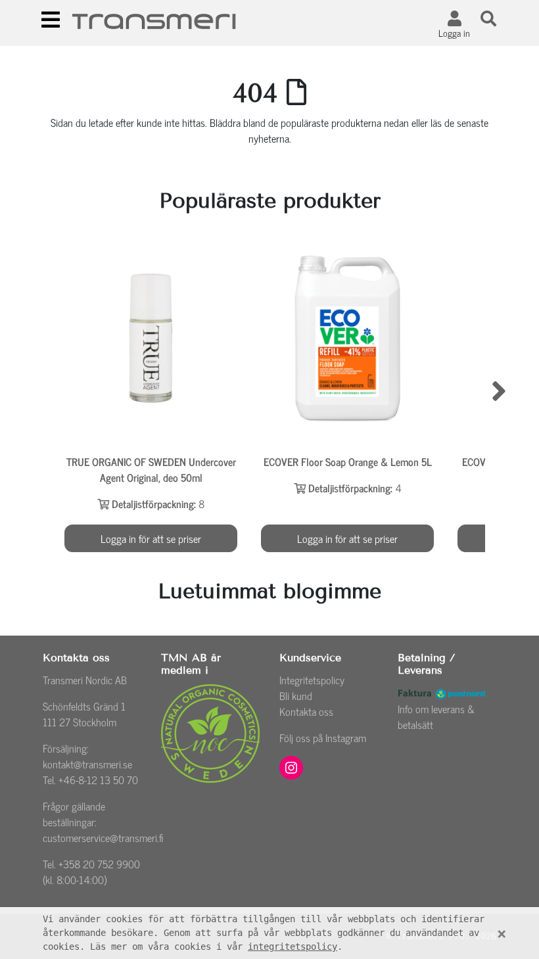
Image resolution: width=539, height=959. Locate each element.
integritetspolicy (292, 946)
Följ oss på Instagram (322, 737)
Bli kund (295, 695)
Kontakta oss (306, 711)
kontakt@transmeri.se (87, 763)
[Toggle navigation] (50, 20)
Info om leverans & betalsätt (436, 716)
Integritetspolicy (311, 679)
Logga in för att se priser (151, 538)
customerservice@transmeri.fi (103, 837)
